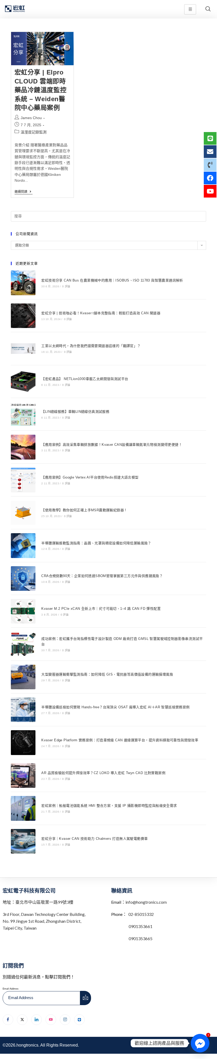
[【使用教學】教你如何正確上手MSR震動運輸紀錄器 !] (23, 512)
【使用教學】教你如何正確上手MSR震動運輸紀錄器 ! (83, 510)
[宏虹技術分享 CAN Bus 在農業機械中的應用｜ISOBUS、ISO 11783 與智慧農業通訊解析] (23, 282)
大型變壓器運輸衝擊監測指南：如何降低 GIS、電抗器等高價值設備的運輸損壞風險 (107, 674)
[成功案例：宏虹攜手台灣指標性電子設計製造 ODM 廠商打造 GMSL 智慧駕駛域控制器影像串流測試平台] (23, 644)
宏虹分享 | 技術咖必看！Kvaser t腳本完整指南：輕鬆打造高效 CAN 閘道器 (100, 313)
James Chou (31, 118)
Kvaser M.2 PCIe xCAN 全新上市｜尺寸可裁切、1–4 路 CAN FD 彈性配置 (101, 609)
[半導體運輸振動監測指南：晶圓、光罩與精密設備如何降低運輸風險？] (23, 545)
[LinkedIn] (36, 1019)
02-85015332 (141, 914)
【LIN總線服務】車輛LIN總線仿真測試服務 (75, 412)
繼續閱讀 (24, 192)
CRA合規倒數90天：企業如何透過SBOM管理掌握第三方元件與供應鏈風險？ (102, 576)
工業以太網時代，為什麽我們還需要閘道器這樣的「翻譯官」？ (91, 346)
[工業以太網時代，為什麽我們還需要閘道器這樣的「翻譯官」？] (23, 348)
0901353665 (140, 938)
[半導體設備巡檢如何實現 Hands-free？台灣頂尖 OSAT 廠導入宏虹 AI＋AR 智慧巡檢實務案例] (23, 709)
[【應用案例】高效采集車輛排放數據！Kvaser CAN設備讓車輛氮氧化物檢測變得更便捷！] (23, 447)
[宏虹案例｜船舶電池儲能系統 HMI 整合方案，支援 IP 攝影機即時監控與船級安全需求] (23, 808)
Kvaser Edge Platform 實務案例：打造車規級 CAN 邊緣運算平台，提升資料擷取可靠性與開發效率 (119, 740)
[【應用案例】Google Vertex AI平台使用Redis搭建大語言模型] (23, 480)
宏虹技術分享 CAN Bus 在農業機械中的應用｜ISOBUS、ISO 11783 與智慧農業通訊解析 (112, 280)
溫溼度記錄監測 (34, 132)
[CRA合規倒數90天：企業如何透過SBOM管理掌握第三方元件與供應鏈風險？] (23, 578)
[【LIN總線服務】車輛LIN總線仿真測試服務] (23, 414)
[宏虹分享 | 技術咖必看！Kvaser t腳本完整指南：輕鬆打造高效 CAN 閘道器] (23, 315)
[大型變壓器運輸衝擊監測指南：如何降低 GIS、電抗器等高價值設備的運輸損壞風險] (23, 677)
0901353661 (140, 926)
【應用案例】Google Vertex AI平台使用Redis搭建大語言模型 (89, 477)
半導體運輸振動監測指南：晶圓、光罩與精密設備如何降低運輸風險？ (96, 543)
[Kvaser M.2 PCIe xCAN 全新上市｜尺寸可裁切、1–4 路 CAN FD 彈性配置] (23, 611)
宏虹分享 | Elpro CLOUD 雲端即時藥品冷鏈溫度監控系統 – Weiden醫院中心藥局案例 (41, 90)
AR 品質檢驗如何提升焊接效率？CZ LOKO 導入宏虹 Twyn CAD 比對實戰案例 (103, 773)
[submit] (85, 998)
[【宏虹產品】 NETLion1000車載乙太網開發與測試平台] (23, 381)
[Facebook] (8, 1019)
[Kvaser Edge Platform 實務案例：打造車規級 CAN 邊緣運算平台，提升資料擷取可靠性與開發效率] (23, 742)
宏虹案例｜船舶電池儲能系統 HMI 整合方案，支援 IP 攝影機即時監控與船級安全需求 (109, 806)
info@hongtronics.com (146, 902)
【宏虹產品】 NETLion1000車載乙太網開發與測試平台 (84, 379)
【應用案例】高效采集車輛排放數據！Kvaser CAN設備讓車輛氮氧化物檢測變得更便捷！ (111, 445)
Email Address (11, 988)
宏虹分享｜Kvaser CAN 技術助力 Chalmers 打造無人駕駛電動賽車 (94, 839)
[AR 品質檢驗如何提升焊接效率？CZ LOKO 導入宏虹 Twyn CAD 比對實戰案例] (23, 775)
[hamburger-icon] (190, 9)
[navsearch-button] (208, 9)
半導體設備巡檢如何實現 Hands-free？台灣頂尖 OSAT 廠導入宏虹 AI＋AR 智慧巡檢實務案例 (115, 707)
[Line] (79, 1019)
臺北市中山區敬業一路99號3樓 (44, 902)
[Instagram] (65, 1019)
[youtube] (51, 1019)
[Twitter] (22, 1019)
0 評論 (66, 286)
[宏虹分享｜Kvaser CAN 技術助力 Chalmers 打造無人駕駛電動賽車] (23, 841)
